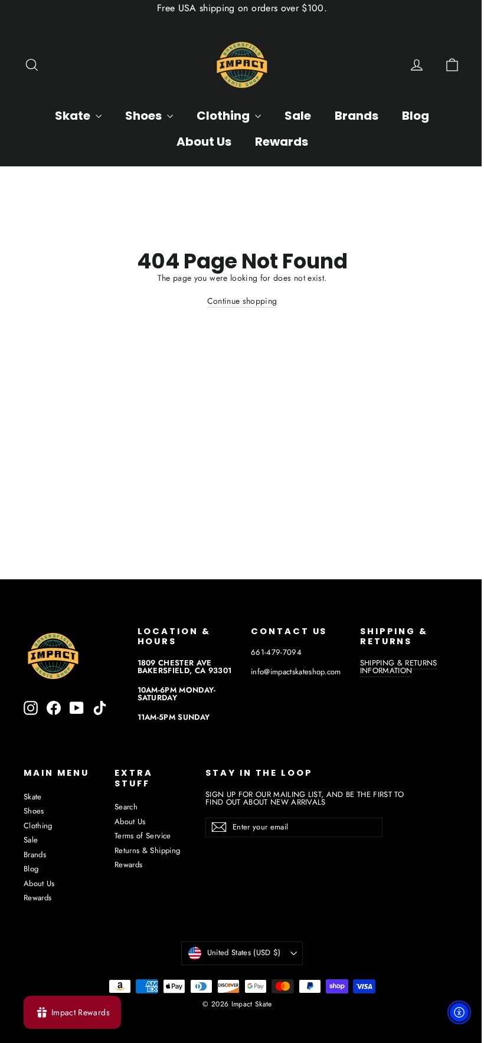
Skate (74, 115)
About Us (203, 141)
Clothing (224, 115)
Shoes (144, 115)
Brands (356, 115)
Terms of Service (143, 835)
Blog (415, 115)
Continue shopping (242, 301)
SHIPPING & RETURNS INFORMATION (398, 666)
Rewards (281, 141)
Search (126, 806)
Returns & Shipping (147, 850)
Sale (297, 115)
